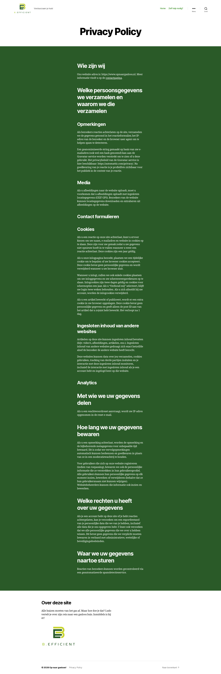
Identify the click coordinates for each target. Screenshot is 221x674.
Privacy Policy (75, 667)
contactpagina (114, 78)
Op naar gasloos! (57, 667)
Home (163, 8)
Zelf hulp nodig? (176, 8)
